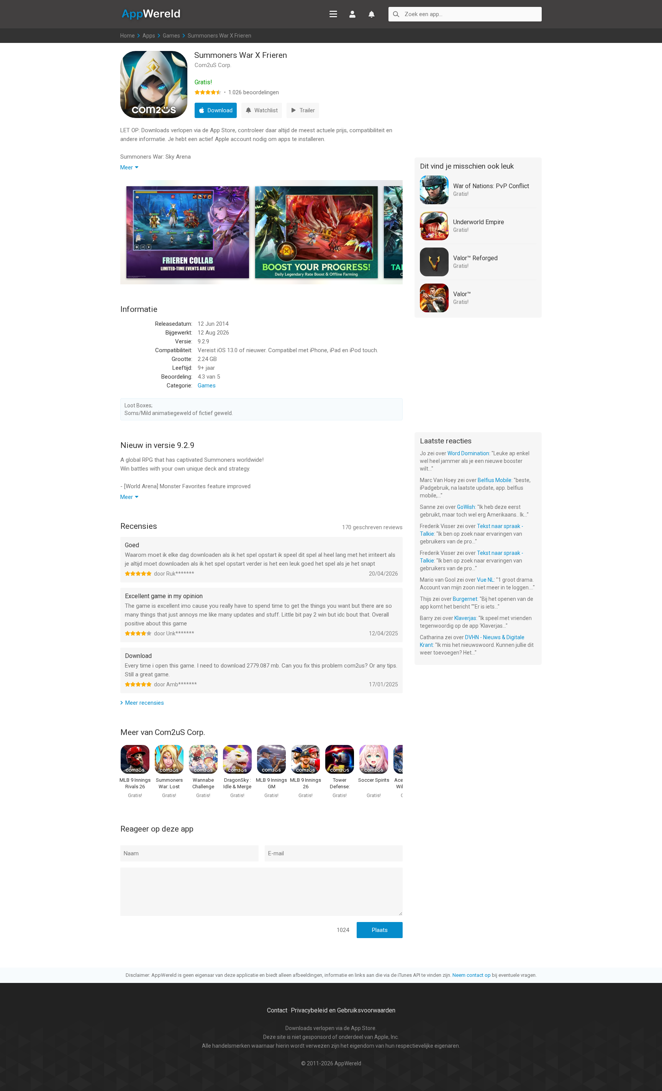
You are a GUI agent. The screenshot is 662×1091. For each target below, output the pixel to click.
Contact (277, 1010)
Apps (149, 36)
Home (127, 36)
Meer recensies (144, 702)
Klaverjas (465, 618)
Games (171, 36)
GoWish (466, 507)
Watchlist (372, 14)
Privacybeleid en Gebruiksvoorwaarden (343, 1010)
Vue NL (485, 580)
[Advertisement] (478, 99)
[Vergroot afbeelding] (187, 232)
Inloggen (352, 14)
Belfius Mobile (494, 480)
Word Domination (468, 453)
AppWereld (151, 13)
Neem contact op (471, 975)
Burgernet (465, 599)
